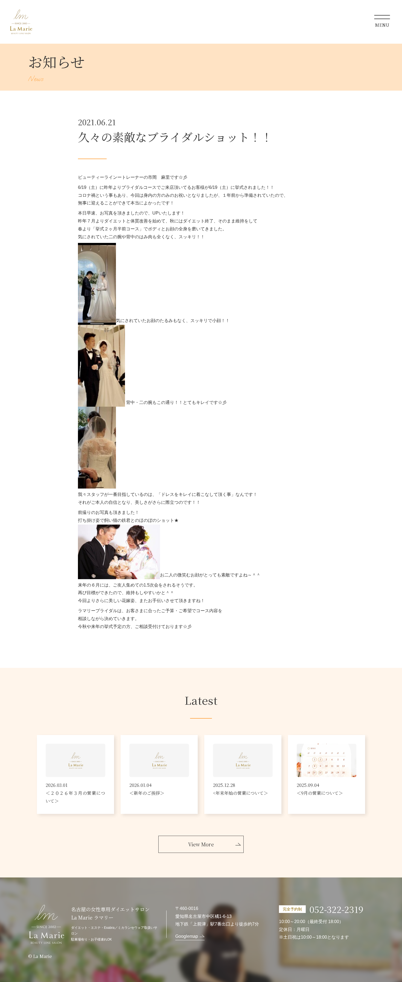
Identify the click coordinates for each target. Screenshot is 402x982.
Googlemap (186, 936)
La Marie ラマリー (21, 22)
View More (201, 844)
